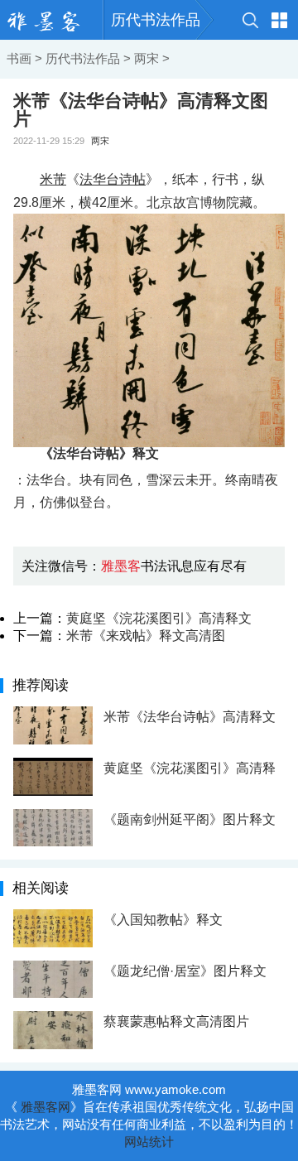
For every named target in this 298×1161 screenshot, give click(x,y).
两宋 (146, 58)
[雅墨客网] (51, 20)
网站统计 (149, 1142)
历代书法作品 (155, 20)
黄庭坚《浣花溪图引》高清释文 (159, 618)
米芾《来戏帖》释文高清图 (145, 636)
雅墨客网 (45, 1107)
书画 (19, 58)
